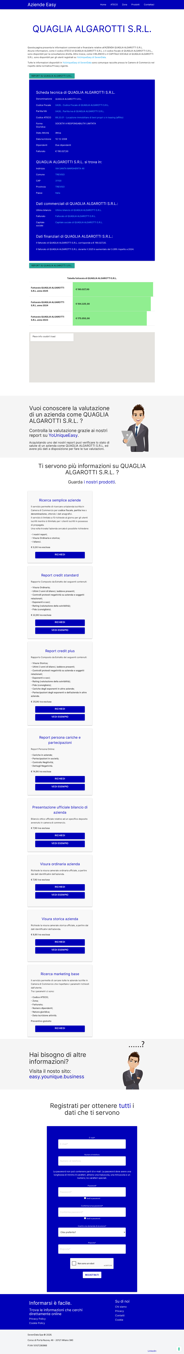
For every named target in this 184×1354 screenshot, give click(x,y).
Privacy (119, 1310)
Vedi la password (93, 1198)
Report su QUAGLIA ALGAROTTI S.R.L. (51, 76)
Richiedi (60, 554)
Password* (92, 1186)
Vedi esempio (59, 630)
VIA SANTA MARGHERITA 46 (69, 168)
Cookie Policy (37, 1323)
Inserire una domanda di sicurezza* (92, 1226)
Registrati (92, 1274)
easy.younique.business (56, 1076)
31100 (58, 180)
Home (103, 4)
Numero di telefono (92, 1155)
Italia (57, 193)
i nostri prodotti (99, 481)
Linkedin (152, 1351)
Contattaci (149, 4)
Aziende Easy (42, 4)
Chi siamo (121, 1306)
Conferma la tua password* (92, 1206)
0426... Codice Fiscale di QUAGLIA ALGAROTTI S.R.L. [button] (82, 105)
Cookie (119, 1319)
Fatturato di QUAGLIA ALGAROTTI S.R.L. (75, 216)
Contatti (119, 1315)
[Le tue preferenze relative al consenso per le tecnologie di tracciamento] (179, 1349)
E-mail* (92, 1138)
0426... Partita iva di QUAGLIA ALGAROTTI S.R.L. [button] (79, 111)
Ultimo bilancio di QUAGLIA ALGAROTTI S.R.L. (78, 210)
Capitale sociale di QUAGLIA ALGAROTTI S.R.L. (79, 222)
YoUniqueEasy (63, 435)
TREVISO (60, 174)
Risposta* (92, 1243)
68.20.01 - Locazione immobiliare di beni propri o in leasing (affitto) (89, 117)
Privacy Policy (37, 1318)
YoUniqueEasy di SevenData (91, 57)
